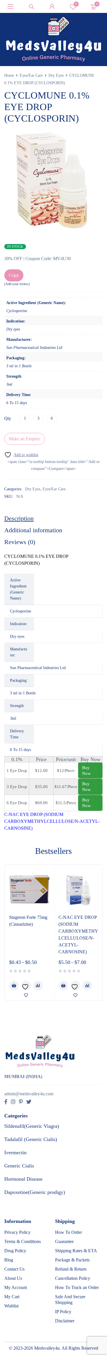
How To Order (68, 1232)
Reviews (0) (19, 541)
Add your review (17, 284)
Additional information (33, 530)
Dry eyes (17, 636)
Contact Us (14, 1269)
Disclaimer (64, 1320)
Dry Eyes (56, 75)
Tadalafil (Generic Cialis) (30, 1139)
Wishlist (76, 3)
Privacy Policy (17, 1232)
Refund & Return (70, 1269)
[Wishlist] (21, 454)
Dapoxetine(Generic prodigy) (34, 1192)
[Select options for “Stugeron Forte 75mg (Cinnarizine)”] (14, 985)
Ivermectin (15, 1152)
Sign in (52, 6)
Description (19, 518)
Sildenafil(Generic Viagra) (31, 1126)
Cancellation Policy (72, 1278)
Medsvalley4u (47, 1348)
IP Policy (63, 1311)
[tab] (19, 518)
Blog (8, 1259)
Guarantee (64, 1241)
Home (9, 75)
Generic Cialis (19, 1166)
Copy (14, 275)
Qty (7, 418)
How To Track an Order (77, 1287)
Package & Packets (72, 1259)
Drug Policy (15, 1250)
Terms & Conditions (22, 1241)
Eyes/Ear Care (31, 75)
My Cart (11, 1296)
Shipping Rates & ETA (76, 1250)
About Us (13, 1278)
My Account (15, 1287)
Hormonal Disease (23, 1179)
